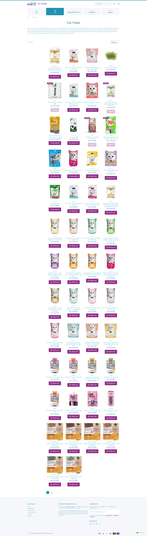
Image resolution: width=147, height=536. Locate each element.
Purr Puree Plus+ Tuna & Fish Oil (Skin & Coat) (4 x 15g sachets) (92, 273)
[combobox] (103, 4)
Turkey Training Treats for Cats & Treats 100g (55, 477)
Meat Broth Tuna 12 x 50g (111, 377)
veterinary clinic (70, 506)
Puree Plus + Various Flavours (73, 170)
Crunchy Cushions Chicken (54, 137)
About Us (30, 514)
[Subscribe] (117, 512)
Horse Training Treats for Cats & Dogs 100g (110, 444)
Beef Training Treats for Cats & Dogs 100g (92, 444)
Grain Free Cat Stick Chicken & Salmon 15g (73, 68)
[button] (118, 4)
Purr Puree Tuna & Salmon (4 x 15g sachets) (92, 308)
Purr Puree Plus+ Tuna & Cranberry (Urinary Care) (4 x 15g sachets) (55, 309)
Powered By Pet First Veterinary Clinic (45, 533)
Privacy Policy (31, 510)
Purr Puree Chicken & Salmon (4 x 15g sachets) (73, 239)
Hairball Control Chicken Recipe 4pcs (92, 137)
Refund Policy (31, 508)
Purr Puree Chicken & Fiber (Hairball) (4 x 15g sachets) (55, 239)
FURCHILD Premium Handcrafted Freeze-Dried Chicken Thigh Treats (55, 69)
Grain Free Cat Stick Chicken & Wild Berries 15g (73, 103)
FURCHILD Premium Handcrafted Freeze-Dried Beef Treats (111, 104)
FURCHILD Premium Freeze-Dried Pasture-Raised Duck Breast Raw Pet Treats (111, 205)
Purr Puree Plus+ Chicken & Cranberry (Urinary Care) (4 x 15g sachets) (111, 274)
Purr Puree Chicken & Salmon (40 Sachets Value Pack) (92, 343)
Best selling (114, 42)
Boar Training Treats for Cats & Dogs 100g (73, 444)
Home (29, 17)
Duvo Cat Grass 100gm (111, 67)
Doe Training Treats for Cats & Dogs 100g (73, 477)
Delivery (29, 516)
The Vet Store (34, 533)
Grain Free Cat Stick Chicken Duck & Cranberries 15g (92, 204)
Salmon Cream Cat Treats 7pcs (92, 410)
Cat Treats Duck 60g (54, 170)
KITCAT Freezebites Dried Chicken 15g (111, 171)
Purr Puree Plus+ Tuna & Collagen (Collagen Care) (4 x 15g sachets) (55, 274)
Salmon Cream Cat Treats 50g (73, 410)
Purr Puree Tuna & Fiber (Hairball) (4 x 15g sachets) (73, 308)
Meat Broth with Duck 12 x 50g (55, 377)
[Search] (96, 4)
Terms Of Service (32, 512)
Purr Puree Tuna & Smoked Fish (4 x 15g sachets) (54, 343)
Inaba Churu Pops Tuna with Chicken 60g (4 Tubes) (110, 137)
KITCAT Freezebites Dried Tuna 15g (92, 103)
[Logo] (37, 4)
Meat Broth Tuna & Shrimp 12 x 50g (73, 378)
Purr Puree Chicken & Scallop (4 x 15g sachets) (92, 239)
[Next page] (55, 492)
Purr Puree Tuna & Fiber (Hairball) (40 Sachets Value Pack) (73, 344)
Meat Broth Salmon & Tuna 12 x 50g (54, 411)
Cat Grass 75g (73, 137)
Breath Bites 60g (54, 203)
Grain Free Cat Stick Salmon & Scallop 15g (73, 204)
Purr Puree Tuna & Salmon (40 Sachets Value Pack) (92, 68)
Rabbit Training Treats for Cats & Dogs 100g (55, 444)
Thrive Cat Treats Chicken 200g (55, 103)
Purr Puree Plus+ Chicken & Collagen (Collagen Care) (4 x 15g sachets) (111, 239)
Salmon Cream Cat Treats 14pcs (111, 411)
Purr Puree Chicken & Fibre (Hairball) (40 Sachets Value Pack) (110, 344)
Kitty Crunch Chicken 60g (92, 170)
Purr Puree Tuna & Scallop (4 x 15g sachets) (111, 308)
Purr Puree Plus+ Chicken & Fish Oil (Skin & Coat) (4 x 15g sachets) (73, 274)
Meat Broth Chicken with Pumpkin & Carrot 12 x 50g (92, 378)
